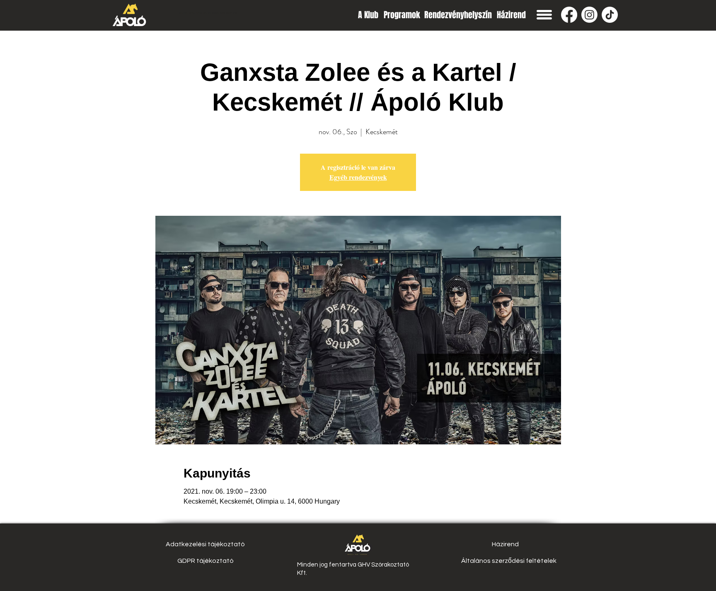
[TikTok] (610, 15)
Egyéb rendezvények (358, 177)
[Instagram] (589, 15)
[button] (544, 14)
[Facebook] (569, 15)
